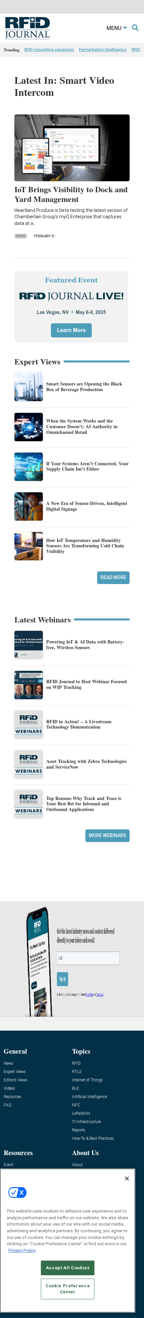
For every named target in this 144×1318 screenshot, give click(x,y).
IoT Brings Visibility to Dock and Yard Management (71, 194)
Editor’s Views (15, 1080)
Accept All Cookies (68, 1267)
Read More (113, 577)
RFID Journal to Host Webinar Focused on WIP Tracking (86, 684)
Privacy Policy (21, 1250)
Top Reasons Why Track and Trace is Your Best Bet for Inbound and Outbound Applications (83, 804)
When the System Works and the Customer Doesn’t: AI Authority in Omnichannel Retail (82, 426)
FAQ (7, 1105)
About (77, 1165)
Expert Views (15, 1072)
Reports (78, 1130)
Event (8, 1165)
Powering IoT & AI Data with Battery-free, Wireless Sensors (85, 644)
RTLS (76, 1072)
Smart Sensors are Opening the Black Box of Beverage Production (84, 386)
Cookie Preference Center (68, 1288)
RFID (76, 1063)
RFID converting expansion (49, 49)
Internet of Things (87, 1080)
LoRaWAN (81, 1113)
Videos (9, 1088)
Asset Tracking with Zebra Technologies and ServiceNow (86, 764)
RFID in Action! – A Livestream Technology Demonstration (79, 724)
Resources (12, 1097)
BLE (75, 1088)
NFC (76, 1105)
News (20, 236)
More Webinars (107, 835)
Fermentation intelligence (103, 49)
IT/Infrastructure (86, 1122)
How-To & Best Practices (93, 1138)
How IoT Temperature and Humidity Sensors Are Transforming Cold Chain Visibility (85, 546)
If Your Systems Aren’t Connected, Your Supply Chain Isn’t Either (87, 466)
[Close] (127, 1178)
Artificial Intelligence (89, 1097)
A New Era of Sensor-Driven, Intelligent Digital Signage (86, 506)
